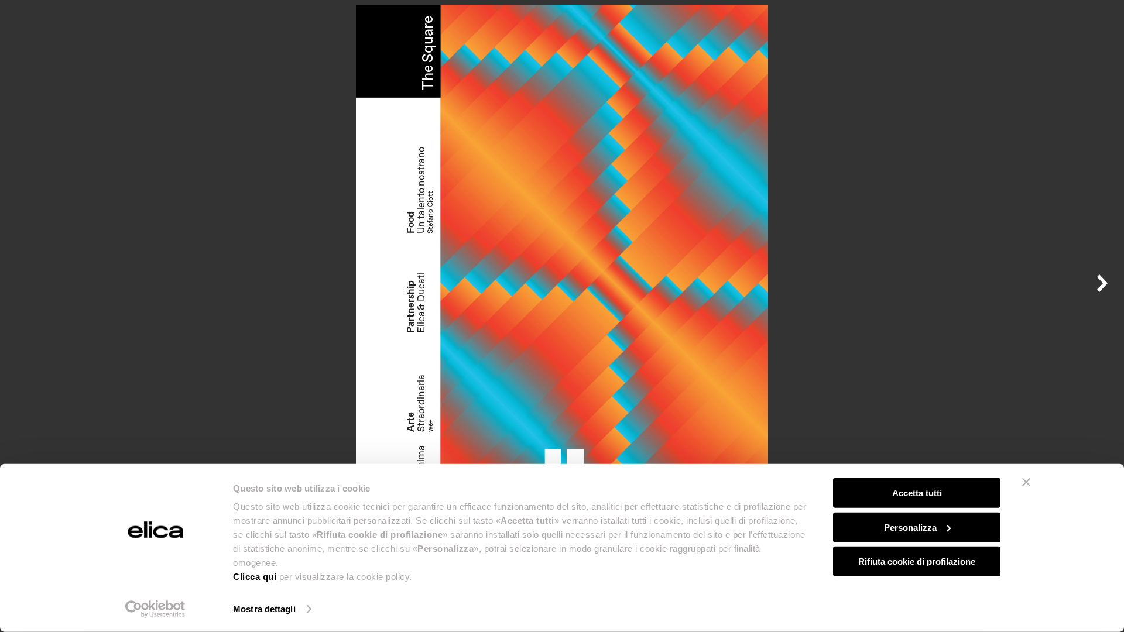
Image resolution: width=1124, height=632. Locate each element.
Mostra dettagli (264, 609)
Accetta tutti (917, 493)
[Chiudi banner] (1026, 482)
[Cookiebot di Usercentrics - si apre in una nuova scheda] (155, 609)
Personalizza (910, 527)
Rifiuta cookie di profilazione (916, 561)
